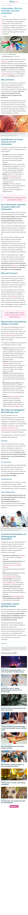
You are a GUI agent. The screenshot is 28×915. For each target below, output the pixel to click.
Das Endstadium (14, 396)
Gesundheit (3, 5)
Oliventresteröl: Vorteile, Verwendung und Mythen (13, 783)
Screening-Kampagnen (8, 74)
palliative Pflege (14, 406)
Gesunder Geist (4, 668)
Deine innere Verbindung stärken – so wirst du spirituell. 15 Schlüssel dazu (13, 671)
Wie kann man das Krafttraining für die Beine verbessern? (13, 709)
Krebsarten (4, 61)
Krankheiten (9, 5)
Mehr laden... (14, 806)
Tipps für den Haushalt (6, 744)
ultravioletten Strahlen (9, 577)
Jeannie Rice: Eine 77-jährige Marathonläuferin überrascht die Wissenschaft (11, 690)
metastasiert (14, 296)
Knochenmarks (15, 176)
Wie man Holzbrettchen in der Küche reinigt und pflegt (12, 747)
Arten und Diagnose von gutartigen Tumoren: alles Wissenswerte (15, 315)
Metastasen (14, 265)
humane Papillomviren (9, 582)
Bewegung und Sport (6, 706)
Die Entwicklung (10, 335)
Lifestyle (3, 763)
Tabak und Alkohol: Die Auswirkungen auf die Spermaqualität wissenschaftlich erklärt (14, 728)
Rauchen (22, 555)
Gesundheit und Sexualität (7, 725)
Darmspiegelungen (18, 596)
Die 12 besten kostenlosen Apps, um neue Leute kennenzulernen (12, 765)
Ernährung (3, 781)
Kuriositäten (4, 686)
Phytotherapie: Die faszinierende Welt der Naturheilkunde (13, 801)
